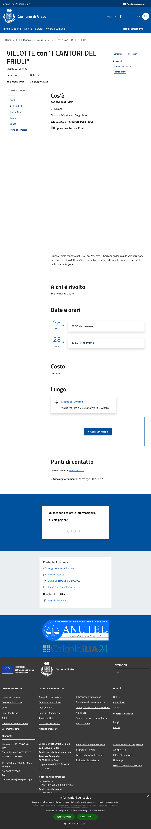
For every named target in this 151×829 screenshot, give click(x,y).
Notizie (116, 697)
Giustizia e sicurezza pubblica (90, 702)
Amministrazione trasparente (128, 744)
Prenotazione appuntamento (90, 744)
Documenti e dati (10, 729)
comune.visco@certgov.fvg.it (17, 779)
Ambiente (81, 712)
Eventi (40, 40)
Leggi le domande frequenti (89, 755)
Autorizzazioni (83, 723)
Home (8, 40)
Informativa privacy (123, 755)
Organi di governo (11, 697)
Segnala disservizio (85, 749)
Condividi (118, 53)
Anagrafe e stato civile (50, 697)
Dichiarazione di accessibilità (127, 765)
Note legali (118, 760)
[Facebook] (119, 16)
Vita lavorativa (46, 707)
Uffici (4, 707)
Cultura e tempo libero (50, 702)
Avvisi (116, 707)
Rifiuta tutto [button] (87, 816)
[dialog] (75, 811)
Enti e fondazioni (10, 713)
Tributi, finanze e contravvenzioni (93, 707)
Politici (5, 718)
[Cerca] (145, 16)
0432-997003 (76, 470)
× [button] (148, 796)
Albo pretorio (119, 749)
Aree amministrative (12, 702)
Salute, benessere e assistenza (91, 718)
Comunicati (119, 702)
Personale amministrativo (15, 723)
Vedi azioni (133, 53)
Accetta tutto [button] (64, 817)
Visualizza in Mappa (97, 431)
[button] (75, 823)
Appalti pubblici (46, 718)
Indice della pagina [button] (18, 90)
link (103, 810)
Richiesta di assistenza (87, 760)
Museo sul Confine (72, 402)
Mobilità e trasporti (48, 729)
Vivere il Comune (24, 40)
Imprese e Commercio (49, 713)
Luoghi (116, 722)
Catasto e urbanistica (49, 723)
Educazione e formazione (88, 697)
